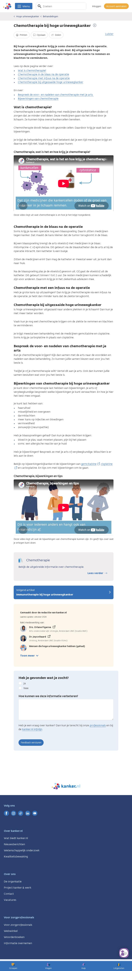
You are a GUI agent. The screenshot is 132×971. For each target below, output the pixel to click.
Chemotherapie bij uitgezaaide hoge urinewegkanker (50, 82)
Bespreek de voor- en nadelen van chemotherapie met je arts (56, 94)
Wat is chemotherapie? (32, 70)
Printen (23, 35)
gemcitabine (88, 464)
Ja (25, 683)
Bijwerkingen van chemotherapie (38, 98)
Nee (26, 688)
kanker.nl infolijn (32, 729)
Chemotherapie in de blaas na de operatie (43, 74)
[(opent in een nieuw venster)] (6, 813)
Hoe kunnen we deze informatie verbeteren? (48, 696)
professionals (98, 725)
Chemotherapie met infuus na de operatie (44, 78)
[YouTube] (34, 813)
